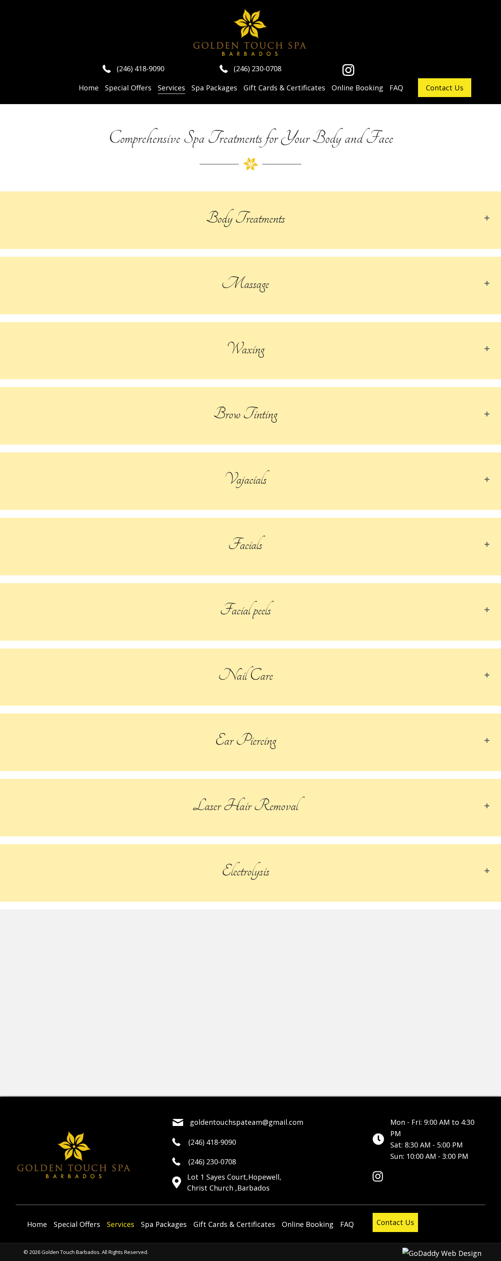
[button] (348, 70)
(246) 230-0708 (257, 68)
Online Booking (307, 1224)
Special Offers (77, 1224)
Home (37, 1224)
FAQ (347, 1224)
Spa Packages (164, 1224)
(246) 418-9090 (140, 68)
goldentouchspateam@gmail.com (246, 1122)
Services (120, 1224)
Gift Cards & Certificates (234, 1224)
